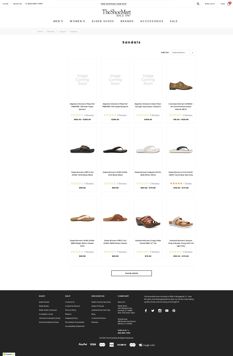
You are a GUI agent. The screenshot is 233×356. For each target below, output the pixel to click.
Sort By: (165, 52)
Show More (131, 273)
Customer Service (72, 306)
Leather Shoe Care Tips (101, 310)
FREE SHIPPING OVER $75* (114, 4)
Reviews (95, 322)
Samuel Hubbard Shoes (49, 322)
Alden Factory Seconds (101, 302)
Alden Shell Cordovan (48, 310)
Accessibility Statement (75, 326)
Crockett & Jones (46, 314)
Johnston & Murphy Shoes (49, 318)
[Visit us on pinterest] (174, 310)
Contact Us (70, 302)
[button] (225, 3)
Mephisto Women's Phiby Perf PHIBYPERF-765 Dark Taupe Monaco (82, 106)
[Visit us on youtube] (167, 310)
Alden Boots (44, 306)
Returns (68, 314)
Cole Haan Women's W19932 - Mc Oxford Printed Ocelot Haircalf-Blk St (181, 106)
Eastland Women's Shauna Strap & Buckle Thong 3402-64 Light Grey (181, 243)
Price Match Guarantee (74, 322)
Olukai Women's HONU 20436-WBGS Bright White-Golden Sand (82, 243)
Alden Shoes (44, 302)
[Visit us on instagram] (160, 310)
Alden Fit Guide (98, 306)
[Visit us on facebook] (146, 310)
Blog (93, 314)
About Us (121, 302)
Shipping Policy (71, 318)
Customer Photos (99, 318)
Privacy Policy (70, 310)
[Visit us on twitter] (153, 310)
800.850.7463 (35, 3)
